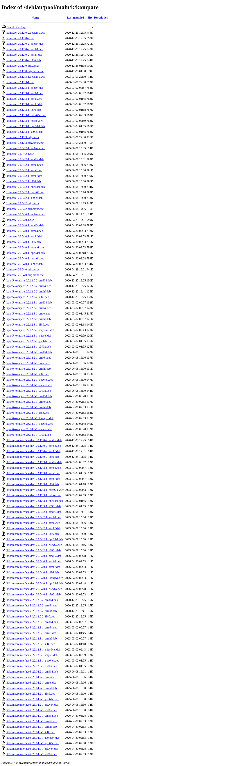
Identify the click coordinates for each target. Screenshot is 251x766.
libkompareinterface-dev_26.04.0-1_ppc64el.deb (34, 583)
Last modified (75, 17)
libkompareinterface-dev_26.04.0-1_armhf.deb (33, 566)
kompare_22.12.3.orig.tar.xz (22, 137)
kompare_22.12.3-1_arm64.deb (24, 93)
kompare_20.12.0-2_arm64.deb (24, 49)
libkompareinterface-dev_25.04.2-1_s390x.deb (33, 550)
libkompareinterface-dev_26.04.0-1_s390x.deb (33, 594)
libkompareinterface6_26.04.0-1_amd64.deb (32, 715)
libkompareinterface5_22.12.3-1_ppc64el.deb (32, 660)
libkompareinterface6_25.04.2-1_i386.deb (30, 693)
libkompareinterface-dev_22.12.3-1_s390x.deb (33, 506)
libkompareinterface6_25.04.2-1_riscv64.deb (32, 704)
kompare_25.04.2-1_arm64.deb (24, 164)
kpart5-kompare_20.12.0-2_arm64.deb (28, 286)
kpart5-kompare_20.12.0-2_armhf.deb (28, 291)
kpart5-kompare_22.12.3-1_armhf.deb (28, 319)
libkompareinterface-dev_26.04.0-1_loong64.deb (34, 577)
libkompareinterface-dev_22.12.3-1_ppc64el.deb (34, 500)
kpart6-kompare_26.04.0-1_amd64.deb (29, 396)
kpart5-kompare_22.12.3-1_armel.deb (28, 313)
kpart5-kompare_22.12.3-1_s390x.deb (28, 346)
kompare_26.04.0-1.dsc (20, 219)
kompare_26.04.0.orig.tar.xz (22, 269)
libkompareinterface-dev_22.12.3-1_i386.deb (32, 484)
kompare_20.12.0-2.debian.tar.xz (25, 32)
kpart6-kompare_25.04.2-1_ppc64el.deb (29, 379)
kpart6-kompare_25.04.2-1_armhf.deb (28, 368)
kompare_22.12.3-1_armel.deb (24, 98)
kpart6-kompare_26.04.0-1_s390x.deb (28, 434)
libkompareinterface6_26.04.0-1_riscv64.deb (32, 748)
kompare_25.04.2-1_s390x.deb (24, 197)
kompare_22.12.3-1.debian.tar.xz (25, 76)
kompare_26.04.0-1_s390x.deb (24, 263)
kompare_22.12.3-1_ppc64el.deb (25, 126)
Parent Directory (16, 27)
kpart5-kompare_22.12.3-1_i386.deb (27, 324)
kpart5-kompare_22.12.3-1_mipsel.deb (28, 335)
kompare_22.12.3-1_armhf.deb (24, 104)
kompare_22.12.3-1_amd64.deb (25, 87)
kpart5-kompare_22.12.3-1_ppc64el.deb (29, 341)
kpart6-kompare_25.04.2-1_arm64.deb (28, 357)
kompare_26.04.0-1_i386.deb (23, 241)
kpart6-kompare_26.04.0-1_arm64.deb (28, 401)
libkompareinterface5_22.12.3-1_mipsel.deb (32, 655)
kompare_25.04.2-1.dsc (20, 153)
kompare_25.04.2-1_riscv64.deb (25, 192)
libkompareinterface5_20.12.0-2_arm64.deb (31, 605)
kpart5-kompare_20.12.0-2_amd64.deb (29, 280)
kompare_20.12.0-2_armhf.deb (24, 54)
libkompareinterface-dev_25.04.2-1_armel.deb (33, 522)
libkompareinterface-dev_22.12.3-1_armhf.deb (33, 478)
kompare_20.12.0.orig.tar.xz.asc (25, 71)
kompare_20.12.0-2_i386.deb (23, 60)
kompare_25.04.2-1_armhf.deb (24, 175)
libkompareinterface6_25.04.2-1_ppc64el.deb (32, 699)
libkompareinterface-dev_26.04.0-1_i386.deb (32, 572)
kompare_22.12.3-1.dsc (20, 82)
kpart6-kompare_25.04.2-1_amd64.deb (29, 352)
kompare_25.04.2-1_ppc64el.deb (25, 186)
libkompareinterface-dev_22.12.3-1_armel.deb (33, 473)
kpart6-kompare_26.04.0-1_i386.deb (27, 412)
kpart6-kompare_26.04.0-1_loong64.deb (29, 418)
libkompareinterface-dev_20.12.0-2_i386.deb (32, 456)
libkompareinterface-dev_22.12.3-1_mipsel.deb (33, 495)
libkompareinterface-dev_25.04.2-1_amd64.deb (34, 511)
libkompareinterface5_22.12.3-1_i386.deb (30, 644)
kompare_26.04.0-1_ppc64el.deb (25, 252)
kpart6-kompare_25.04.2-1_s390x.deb (28, 390)
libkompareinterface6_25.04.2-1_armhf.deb (31, 688)
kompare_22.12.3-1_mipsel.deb (24, 120)
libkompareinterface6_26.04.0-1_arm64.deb (31, 721)
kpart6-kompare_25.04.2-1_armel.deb (28, 363)
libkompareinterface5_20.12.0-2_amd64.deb (32, 599)
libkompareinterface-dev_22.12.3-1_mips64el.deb (35, 489)
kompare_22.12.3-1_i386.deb (23, 109)
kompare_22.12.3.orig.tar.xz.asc (25, 142)
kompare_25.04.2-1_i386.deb (23, 181)
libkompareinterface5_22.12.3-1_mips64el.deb (33, 649)
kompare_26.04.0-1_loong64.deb (25, 247)
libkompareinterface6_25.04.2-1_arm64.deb (31, 677)
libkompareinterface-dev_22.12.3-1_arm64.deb (33, 467)
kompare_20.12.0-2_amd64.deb (25, 43)
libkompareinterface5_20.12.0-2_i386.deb (30, 616)
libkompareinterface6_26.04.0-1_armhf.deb (31, 726)
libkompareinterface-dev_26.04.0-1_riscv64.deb (34, 588)
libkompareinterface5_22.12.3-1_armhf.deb (31, 638)
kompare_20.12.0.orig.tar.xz (22, 65)
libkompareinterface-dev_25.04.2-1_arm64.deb (33, 517)
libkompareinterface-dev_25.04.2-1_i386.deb (32, 533)
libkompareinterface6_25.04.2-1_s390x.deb (31, 710)
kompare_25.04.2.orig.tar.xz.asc (25, 208)
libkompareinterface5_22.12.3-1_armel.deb (31, 633)
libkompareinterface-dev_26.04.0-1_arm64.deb (33, 561)
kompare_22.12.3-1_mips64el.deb (26, 115)
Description (101, 17)
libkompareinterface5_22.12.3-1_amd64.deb (32, 622)
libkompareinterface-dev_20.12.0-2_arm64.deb (33, 445)
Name (35, 17)
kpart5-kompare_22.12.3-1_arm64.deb (28, 308)
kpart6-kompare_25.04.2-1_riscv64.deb (29, 385)
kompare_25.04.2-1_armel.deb (24, 170)
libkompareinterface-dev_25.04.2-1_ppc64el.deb (34, 539)
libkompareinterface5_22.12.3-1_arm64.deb (31, 627)
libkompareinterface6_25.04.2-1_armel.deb (31, 682)
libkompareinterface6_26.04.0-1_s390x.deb (31, 754)
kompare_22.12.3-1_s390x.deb (24, 131)
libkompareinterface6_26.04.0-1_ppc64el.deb (32, 743)
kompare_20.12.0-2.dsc (20, 38)
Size (89, 17)
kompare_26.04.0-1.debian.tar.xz (25, 214)
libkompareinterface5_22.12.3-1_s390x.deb (31, 666)
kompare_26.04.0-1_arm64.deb (24, 230)
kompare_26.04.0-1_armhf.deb (24, 236)
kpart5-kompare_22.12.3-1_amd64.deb (29, 302)
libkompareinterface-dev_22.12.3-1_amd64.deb (34, 462)
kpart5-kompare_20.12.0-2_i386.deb (27, 297)
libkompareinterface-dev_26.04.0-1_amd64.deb (34, 555)
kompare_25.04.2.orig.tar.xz (22, 203)
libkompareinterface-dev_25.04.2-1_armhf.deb (33, 528)
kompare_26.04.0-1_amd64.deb (25, 225)
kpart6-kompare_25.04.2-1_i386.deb (27, 374)
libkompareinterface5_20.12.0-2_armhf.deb (31, 611)
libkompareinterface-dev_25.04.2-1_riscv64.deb (34, 544)
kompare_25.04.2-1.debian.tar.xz (25, 148)
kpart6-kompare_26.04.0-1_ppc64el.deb (29, 423)
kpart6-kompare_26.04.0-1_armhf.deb (28, 407)
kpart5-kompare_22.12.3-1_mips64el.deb (30, 330)
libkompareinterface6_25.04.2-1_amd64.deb (32, 671)
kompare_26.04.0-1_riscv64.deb (25, 258)
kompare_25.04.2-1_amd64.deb (25, 159)
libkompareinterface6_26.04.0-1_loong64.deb (33, 737)
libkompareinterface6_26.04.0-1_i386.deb (30, 732)
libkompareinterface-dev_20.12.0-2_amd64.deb (34, 440)
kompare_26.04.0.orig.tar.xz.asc (25, 275)
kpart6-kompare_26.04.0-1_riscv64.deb (29, 429)
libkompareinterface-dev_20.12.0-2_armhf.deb (33, 451)
